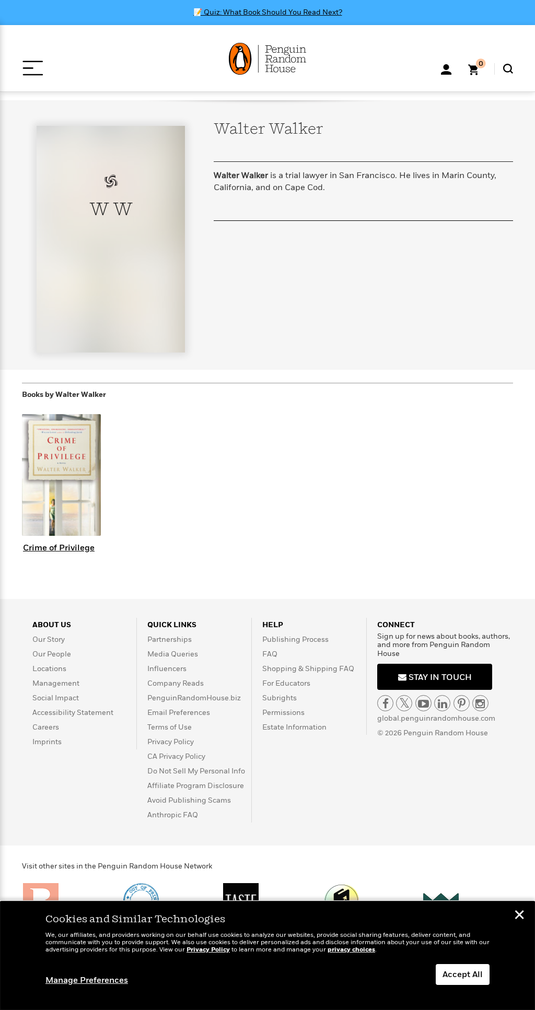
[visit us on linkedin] (442, 703)
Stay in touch (439, 677)
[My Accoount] (446, 68)
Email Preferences (178, 713)
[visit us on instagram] (480, 703)
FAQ (269, 654)
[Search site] (508, 69)
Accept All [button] (463, 974)
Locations (49, 669)
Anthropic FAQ (172, 815)
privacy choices (351, 949)
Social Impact (55, 698)
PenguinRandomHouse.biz (194, 698)
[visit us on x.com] (404, 703)
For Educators (286, 683)
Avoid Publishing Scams (189, 800)
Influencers (167, 669)
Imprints (47, 742)
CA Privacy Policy (176, 756)
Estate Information (294, 727)
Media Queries (172, 654)
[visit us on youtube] (423, 703)
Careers (45, 727)
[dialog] (267, 955)
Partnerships (169, 639)
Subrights (279, 698)
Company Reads (175, 683)
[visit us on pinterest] (461, 703)
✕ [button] (519, 916)
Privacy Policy (170, 742)
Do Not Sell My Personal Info (196, 771)
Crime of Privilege (59, 548)
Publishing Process (295, 639)
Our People (51, 654)
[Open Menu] (32, 68)
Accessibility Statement (72, 713)
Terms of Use (169, 727)
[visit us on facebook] (385, 703)
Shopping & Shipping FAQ (308, 669)
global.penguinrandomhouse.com (436, 718)
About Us (51, 625)
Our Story (48, 639)
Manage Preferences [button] (86, 980)
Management (55, 683)
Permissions (283, 713)
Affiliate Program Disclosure (195, 786)
